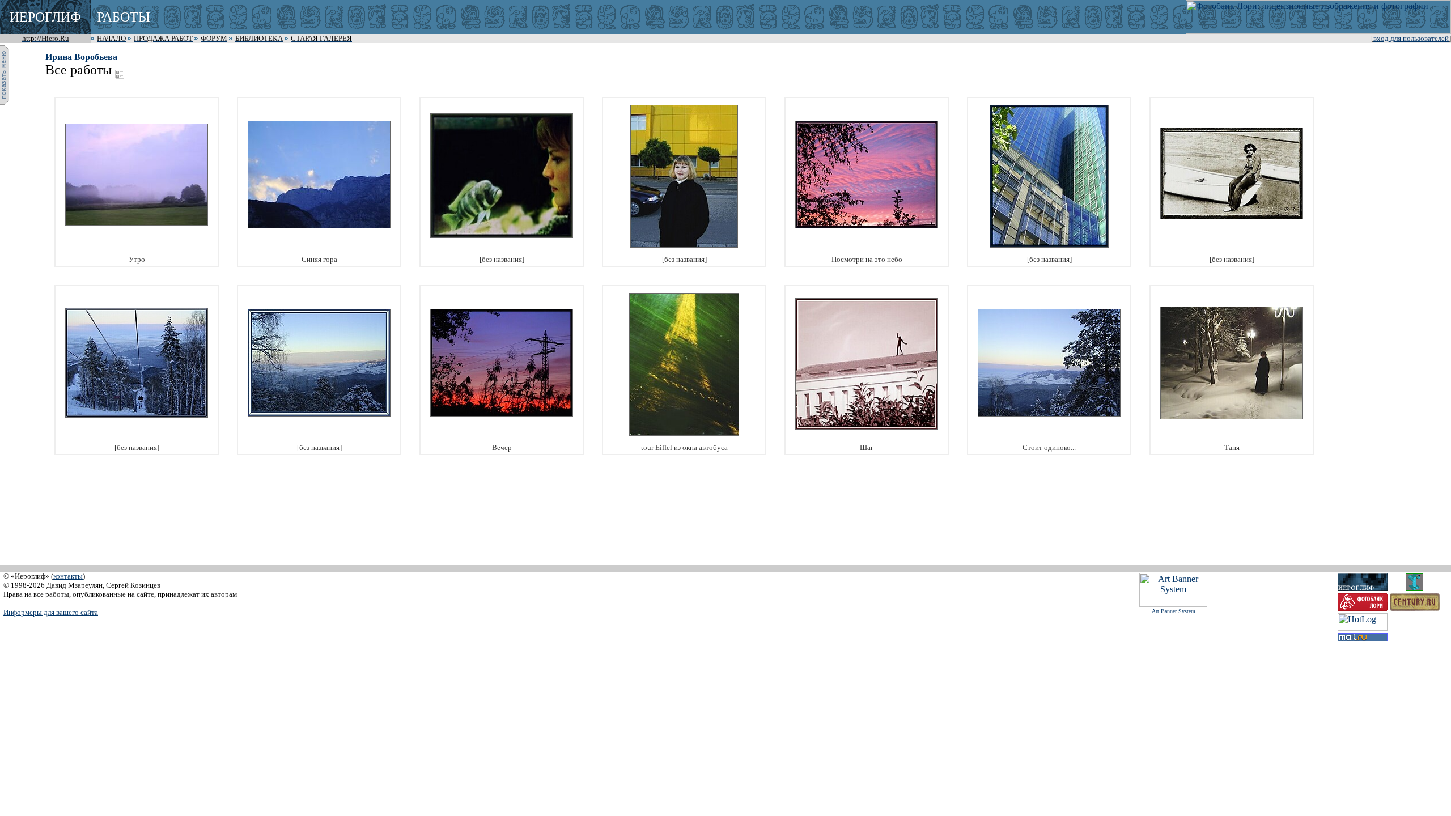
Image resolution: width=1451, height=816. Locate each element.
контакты (68, 576)
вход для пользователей (1411, 38)
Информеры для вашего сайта (50, 612)
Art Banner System (1173, 611)
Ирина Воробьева (81, 57)
